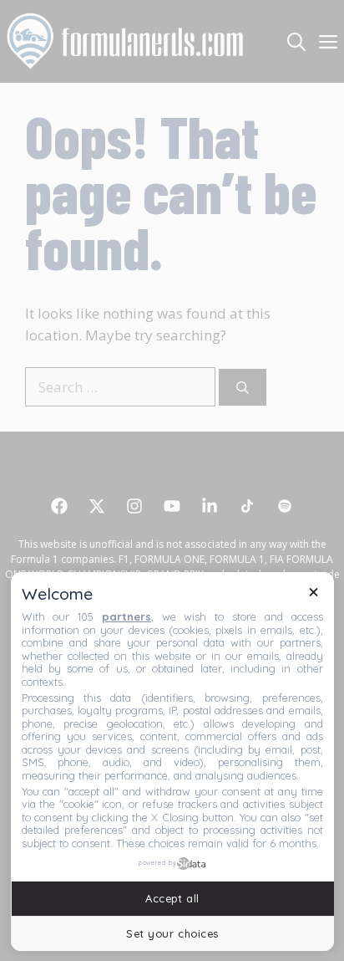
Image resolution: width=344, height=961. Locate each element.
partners (126, 616)
